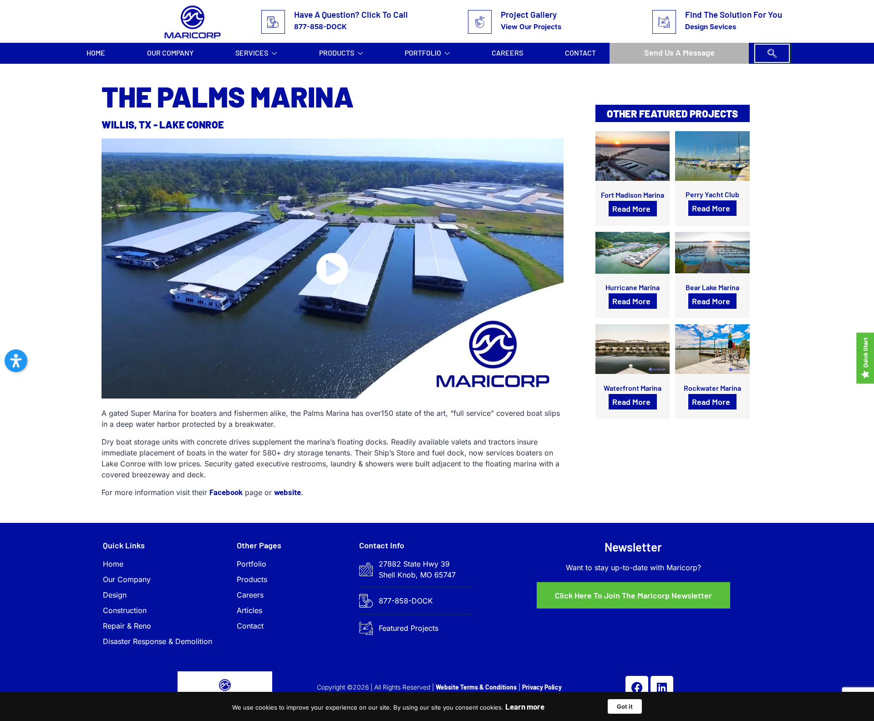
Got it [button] (625, 706)
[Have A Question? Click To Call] (273, 22)
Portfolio (423, 52)
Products (336, 52)
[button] (772, 53)
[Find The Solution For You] (664, 22)
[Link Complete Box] (632, 178)
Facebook (226, 491)
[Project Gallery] (480, 22)
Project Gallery (529, 14)
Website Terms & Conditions (476, 687)
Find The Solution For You (733, 14)
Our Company (170, 52)
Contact (580, 52)
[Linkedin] (661, 687)
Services (251, 52)
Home (95, 52)
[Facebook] (636, 687)
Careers (507, 52)
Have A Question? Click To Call (351, 14)
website (287, 491)
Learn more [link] (524, 706)
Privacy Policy (542, 687)
